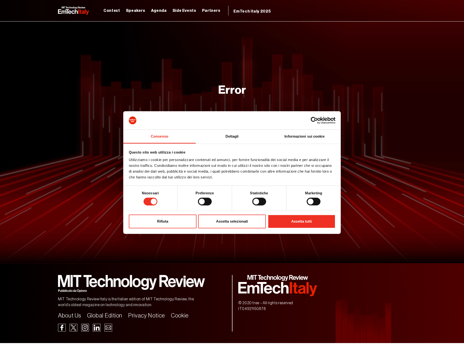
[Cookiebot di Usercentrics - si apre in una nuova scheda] (314, 120)
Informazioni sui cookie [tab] (304, 136)
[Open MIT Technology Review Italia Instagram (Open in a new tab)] (85, 327)
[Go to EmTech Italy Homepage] (73, 10)
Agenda (159, 11)
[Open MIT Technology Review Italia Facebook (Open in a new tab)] (62, 327)
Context (111, 11)
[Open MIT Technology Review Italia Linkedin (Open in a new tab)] (97, 327)
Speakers (135, 11)
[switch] (205, 201)
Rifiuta (162, 221)
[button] (131, 283)
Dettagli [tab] (232, 136)
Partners (211, 11)
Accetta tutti (301, 221)
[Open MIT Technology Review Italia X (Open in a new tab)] (73, 327)
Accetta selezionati (232, 221)
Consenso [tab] (159, 136)
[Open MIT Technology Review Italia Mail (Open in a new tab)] (108, 327)
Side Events (184, 11)
